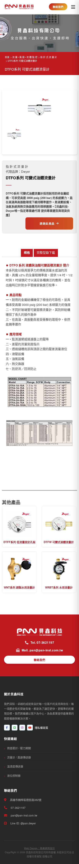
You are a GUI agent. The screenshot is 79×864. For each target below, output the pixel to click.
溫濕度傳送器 (15, 766)
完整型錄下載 (46, 252)
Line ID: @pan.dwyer (23, 823)
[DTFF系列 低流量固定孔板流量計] (19, 523)
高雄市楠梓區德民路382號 (25, 800)
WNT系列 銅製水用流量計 (19, 587)
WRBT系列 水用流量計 (59, 587)
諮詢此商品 (47, 223)
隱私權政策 (41, 728)
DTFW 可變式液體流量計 (59, 542)
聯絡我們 (58, 6)
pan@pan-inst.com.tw (23, 815)
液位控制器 (14, 775)
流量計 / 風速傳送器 (19, 757)
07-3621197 (18, 808)
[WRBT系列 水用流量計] (59, 568)
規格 (27, 252)
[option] (14, 134)
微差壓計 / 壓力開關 (19, 748)
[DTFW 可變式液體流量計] (59, 523)
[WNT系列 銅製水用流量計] (19, 568)
